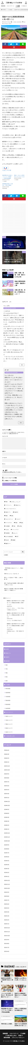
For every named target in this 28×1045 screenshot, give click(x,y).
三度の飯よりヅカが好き (14, 2)
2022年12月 (7, 880)
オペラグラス (8, 522)
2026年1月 (6, 762)
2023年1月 (6, 876)
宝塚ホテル (17, 505)
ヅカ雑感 (18, 6)
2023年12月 (7, 833)
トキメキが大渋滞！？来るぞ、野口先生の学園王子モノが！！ (7, 995)
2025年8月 (6, 778)
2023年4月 (6, 864)
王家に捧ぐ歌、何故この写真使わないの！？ (20, 292)
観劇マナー (8, 543)
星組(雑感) (7, 704)
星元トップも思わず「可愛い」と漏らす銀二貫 (13, 578)
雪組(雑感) (7, 700)
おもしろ (15, 533)
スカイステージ (10, 6)
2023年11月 (7, 837)
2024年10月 (7, 805)
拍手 (17, 536)
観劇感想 (3, 6)
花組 (22, 522)
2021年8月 (6, 943)
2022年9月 (6, 892)
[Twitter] (11, 44)
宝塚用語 (7, 533)
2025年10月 (7, 770)
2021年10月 (7, 935)
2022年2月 (6, 920)
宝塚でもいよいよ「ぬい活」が (11, 573)
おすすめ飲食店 (9, 536)
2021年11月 (7, 931)
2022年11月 (7, 884)
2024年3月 (6, 821)
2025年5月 (6, 789)
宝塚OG (16, 512)
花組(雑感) (7, 692)
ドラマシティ (8, 505)
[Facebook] (5, 44)
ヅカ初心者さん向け (10, 736)
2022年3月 (6, 916)
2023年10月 (7, 841)
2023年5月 (6, 860)
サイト (3, 463)
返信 (22, 364)
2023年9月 (6, 845)
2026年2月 (6, 758)
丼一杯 (22, 615)
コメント (5, 436)
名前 (4, 451)
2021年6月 (6, 951)
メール (4, 457)
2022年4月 (6, 912)
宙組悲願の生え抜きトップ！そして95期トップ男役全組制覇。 (7, 177)
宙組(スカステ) (8, 732)
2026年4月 (6, 754)
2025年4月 (6, 793)
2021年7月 (6, 947)
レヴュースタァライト (10, 508)
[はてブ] (17, 44)
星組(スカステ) (8, 728)
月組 (14, 526)
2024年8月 (6, 813)
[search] (23, 551)
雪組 (16, 522)
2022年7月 (6, 900)
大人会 (7, 529)
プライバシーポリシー (18, 1037)
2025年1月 (6, 797)
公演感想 (7, 526)
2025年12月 (7, 766)
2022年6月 (6, 904)
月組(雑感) (7, 696)
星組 (6, 515)
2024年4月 (6, 817)
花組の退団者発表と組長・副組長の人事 (20, 283)
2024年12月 (7, 801)
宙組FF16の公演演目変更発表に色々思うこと (21, 1024)
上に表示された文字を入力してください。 (12, 472)
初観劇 (13, 540)
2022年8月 (6, 896)
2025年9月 (6, 774)
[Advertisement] (14, 217)
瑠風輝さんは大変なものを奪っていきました (21, 979)
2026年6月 (6, 750)
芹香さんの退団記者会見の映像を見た (21, 1009)
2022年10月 (7, 888)
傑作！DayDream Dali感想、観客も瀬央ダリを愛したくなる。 (14, 583)
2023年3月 (6, 868)
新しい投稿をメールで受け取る (9, 480)
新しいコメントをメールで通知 (9, 477)
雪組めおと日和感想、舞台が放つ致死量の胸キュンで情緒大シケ (13, 589)
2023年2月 (6, 872)
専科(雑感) (7, 688)
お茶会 (20, 526)
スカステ (18, 519)
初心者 (7, 540)
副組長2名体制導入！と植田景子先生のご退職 (7, 979)
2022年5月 (6, 908)
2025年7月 (6, 781)
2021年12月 (7, 927)
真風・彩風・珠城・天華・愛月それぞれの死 (20, 275)
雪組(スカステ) (8, 724)
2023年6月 (6, 856)
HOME (4, 9)
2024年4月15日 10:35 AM (11, 372)
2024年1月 (6, 829)
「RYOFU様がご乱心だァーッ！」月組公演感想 (13, 568)
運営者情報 (7, 1037)
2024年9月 (6, 809)
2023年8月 (6, 849)
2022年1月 (6, 923)
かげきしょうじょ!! (15, 501)
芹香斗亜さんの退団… (7, 1023)
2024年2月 (6, 825)
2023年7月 (6, 852)
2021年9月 (6, 939)
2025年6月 (6, 785)
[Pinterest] (14, 47)
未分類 (7, 649)
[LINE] (23, 44)
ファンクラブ (15, 529)
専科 (6, 501)
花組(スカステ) (8, 716)
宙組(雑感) (19, 22)
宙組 (24, 22)
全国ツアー (8, 512)
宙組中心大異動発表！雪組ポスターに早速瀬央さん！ (21, 995)
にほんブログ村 (6, 170)
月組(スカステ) (8, 720)
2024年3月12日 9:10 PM (10, 308)
